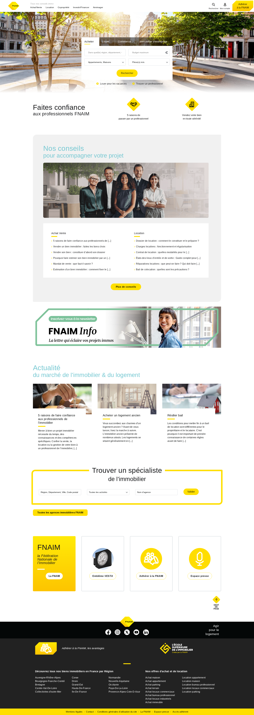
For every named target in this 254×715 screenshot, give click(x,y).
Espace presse (161, 711)
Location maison (191, 681)
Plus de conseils (126, 287)
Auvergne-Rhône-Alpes (48, 677)
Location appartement (193, 677)
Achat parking (152, 684)
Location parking (191, 691)
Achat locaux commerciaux (159, 691)
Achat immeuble (154, 702)
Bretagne (40, 684)
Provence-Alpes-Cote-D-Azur (124, 691)
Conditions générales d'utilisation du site (117, 711)
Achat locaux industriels (158, 699)
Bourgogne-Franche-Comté (50, 681)
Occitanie (114, 684)
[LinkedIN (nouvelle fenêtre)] (146, 632)
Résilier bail (175, 415)
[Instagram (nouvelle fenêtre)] (117, 632)
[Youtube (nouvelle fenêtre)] (136, 632)
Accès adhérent (180, 711)
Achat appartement (155, 681)
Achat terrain (152, 688)
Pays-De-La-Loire (118, 688)
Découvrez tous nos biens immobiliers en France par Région (74, 671)
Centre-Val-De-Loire (46, 688)
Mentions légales (74, 711)
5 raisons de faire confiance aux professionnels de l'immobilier (56, 419)
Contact (90, 711)
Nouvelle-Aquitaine (119, 681)
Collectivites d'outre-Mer (48, 691)
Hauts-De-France (81, 688)
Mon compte (225, 8)
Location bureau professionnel (198, 684)
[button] (36, 7)
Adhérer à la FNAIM (243, 6)
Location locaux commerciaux (198, 688)
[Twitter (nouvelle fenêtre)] (127, 632)
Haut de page (217, 607)
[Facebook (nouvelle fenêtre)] (108, 632)
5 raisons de (134, 117)
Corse (75, 677)
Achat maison (152, 677)
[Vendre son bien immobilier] (192, 104)
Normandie (115, 677)
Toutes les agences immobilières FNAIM (60, 512)
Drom (75, 681)
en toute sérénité (192, 117)
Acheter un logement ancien (121, 415)
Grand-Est (77, 684)
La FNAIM (54, 576)
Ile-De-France (79, 691)
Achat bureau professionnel (160, 695)
